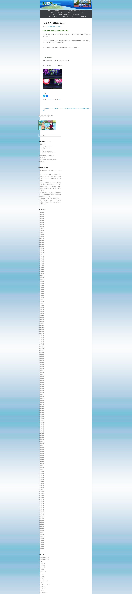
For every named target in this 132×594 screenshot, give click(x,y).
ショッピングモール (50, 12)
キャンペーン (41, 588)
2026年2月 (41, 224)
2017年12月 (41, 418)
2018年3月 (41, 412)
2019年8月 (41, 378)
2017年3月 (41, 435)
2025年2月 (41, 248)
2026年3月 (41, 222)
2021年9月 (41, 329)
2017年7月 (41, 428)
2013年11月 (41, 515)
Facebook (39, 116)
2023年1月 (41, 297)
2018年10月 (41, 398)
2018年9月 (41, 400)
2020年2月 (41, 366)
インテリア (41, 575)
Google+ (45, 116)
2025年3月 (41, 246)
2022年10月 (41, 303)
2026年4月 (41, 220)
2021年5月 (41, 337)
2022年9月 (41, 305)
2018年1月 (41, 416)
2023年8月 (41, 283)
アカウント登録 (42, 567)
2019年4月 (41, 386)
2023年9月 (41, 281)
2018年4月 (41, 410)
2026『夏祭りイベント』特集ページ (47, 170)
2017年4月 (41, 433)
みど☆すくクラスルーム (78, 14)
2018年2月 (41, 414)
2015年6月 (41, 477)
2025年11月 (41, 230)
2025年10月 (41, 232)
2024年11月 (41, 254)
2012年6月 (41, 544)
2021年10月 (41, 327)
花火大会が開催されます (54, 23)
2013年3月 (41, 528)
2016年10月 (41, 445)
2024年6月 (41, 264)
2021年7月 (41, 333)
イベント (40, 573)
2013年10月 (41, 517)
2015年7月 (41, 475)
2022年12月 (41, 299)
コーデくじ (41, 590)
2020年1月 (41, 368)
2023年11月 (41, 277)
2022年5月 (41, 313)
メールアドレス (51, 116)
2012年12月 (41, 532)
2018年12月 (41, 394)
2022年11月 (41, 301)
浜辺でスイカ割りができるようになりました (79, 108)
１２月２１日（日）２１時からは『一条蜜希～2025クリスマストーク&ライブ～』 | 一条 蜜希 (49, 178)
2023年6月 (41, 287)
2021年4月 (41, 339)
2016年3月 (41, 459)
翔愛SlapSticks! (64, 14)
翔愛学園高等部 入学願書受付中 (46, 155)
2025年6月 (41, 240)
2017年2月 (41, 437)
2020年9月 (41, 352)
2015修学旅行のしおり (44, 557)
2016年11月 (41, 443)
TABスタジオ (41, 563)
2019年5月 (41, 384)
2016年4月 (41, 457)
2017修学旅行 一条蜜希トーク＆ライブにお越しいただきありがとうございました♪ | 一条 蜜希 (49, 202)
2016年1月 (41, 463)
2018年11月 (41, 396)
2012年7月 (41, 542)
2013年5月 (41, 526)
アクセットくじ (42, 571)
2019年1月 (41, 392)
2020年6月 (41, 358)
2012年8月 (41, 540)
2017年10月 (41, 422)
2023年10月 (41, 279)
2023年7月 (41, 285)
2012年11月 (41, 534)
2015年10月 (41, 469)
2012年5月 (41, 546)
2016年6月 (41, 453)
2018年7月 (41, 404)
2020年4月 (41, 362)
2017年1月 (41, 439)
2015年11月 (41, 467)
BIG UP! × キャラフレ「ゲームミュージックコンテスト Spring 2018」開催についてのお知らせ (49, 184)
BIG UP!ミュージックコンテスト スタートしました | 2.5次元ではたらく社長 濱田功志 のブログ (49, 188)
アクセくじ (41, 569)
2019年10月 (41, 374)
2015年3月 (41, 483)
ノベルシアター (52, 14)
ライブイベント (64, 16)
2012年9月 (41, 538)
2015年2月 (41, 485)
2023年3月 (41, 293)
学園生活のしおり (72, 10)
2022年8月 (41, 307)
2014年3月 (41, 507)
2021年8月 (41, 331)
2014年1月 (41, 511)
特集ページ (82, 10)
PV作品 (40, 561)
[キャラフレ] (66, 5)
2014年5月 (41, 503)
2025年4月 (41, 244)
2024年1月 (41, 273)
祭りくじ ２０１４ (43, 150)
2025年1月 (41, 250)
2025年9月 (41, 234)
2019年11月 (41, 372)
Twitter (42, 116)
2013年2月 (41, 530)
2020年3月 (41, 364)
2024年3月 (41, 269)
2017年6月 (41, 430)
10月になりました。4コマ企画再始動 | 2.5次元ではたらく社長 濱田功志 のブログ (49, 194)
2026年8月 (41, 212)
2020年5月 (41, 360)
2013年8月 (41, 520)
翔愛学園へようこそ (59, 10)
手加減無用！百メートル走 (45, 192)
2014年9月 (41, 495)
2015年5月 (41, 479)
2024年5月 (41, 266)
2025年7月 (41, 238)
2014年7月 (41, 499)
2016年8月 (41, 449)
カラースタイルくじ (43, 580)
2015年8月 (41, 473)
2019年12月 (41, 370)
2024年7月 (41, 262)
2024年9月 (41, 258)
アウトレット (41, 565)
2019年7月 (41, 380)
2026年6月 (41, 216)
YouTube (48, 116)
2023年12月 (41, 275)
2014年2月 (41, 509)
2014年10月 (41, 493)
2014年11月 (41, 491)
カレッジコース (82, 12)
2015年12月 (41, 465)
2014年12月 (41, 489)
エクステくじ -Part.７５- (44, 148)
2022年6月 (41, 311)
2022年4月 (41, 315)
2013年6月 (41, 524)
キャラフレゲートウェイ (44, 584)
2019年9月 (41, 376)
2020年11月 (41, 349)
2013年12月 (41, 513)
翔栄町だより (61, 12)
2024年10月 (41, 256)
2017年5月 (41, 432)
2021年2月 (41, 343)
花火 (60, 99)
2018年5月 (41, 408)
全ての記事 (83, 16)
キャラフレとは (42, 586)
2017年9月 (41, 424)
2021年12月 (41, 323)
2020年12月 (41, 347)
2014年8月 (41, 497)
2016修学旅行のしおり (44, 559)
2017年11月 (41, 420)
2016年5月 (41, 455)
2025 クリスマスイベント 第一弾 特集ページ (49, 174)
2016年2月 (41, 461)
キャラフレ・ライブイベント (45, 146)
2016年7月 (41, 451)
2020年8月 (41, 354)
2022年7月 (41, 309)
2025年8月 (41, 236)
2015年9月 (41, 471)
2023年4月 (41, 291)
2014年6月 (41, 501)
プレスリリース (51, 99)
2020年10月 (41, 350)
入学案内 (49, 10)
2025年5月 (41, 242)
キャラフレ (47, 3)
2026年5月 (41, 218)
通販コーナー (74, 16)
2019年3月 (41, 388)
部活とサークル (72, 12)
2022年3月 (41, 317)
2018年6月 (41, 406)
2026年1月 (41, 226)
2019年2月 (41, 390)
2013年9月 (41, 519)
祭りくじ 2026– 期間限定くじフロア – (47, 152)
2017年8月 (41, 426)
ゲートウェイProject (51, 16)
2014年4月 (41, 505)
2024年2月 (41, 271)
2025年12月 (41, 228)
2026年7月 (41, 214)
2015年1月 (41, 487)
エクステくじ (41, 576)
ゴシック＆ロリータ (43, 592)
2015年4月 (41, 481)
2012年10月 (41, 536)
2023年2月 (41, 295)
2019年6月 (41, 382)
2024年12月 (41, 252)
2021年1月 (41, 345)
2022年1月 (41, 321)
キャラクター (41, 582)
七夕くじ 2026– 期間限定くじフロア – (47, 159)
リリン (59, 170)
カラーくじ (41, 578)
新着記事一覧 (41, 157)
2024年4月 (41, 267)
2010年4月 (41, 548)
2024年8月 (41, 260)
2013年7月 (41, 522)
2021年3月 (41, 341)
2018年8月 (41, 402)
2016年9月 (41, 447)
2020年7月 (41, 356)
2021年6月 (41, 335)
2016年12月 (41, 441)
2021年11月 (41, 325)
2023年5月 (41, 289)
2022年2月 (41, 319)
